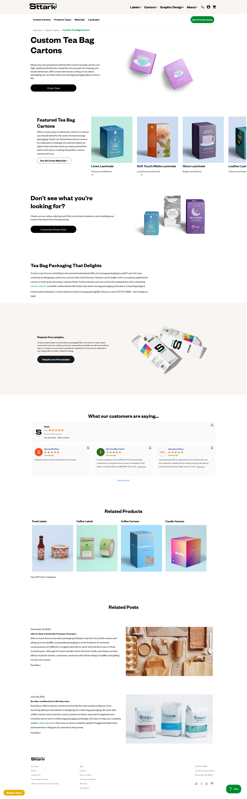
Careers (83, 770)
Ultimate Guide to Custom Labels (45, 783)
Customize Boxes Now (53, 229)
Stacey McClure (51, 449)
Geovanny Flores (175, 449)
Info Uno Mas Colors (115, 449)
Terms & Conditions (88, 779)
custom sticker (38, 285)
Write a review (63, 437)
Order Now (53, 88)
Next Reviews (123, 480)
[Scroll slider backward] (92, 175)
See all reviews (50, 437)
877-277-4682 (201, 766)
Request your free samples (56, 359)
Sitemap (83, 783)
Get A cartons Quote (202, 19)
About (33, 770)
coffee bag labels (46, 722)
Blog (81, 766)
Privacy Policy (85, 774)
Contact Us (36, 774)
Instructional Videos (39, 779)
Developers (84, 787)
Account (34, 766)
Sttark (46, 426)
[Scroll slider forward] (141, 175)
